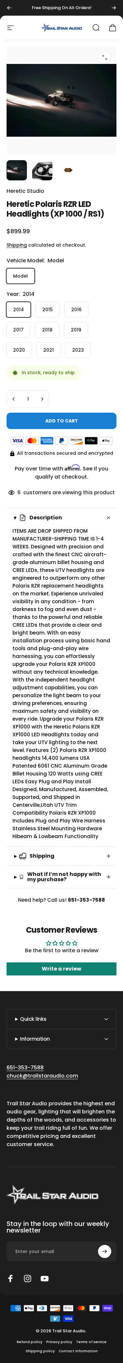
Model (20, 276)
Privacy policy (59, 1342)
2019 (76, 330)
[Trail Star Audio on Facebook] (10, 1278)
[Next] (114, 8)
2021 (48, 350)
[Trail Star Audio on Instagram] (27, 1278)
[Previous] (9, 8)
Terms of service (91, 1342)
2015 (47, 309)
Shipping (17, 245)
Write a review (61, 968)
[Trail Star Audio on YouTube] (45, 1278)
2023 (78, 350)
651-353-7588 (25, 1067)
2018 (47, 330)
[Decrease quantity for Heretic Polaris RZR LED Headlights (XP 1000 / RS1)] (14, 399)
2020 (19, 350)
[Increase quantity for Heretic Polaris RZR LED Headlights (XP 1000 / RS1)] (42, 399)
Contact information (78, 1351)
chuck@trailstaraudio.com (42, 1076)
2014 (18, 309)
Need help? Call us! (61, 899)
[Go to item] (17, 170)
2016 (76, 309)
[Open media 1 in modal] (104, 57)
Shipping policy (40, 1351)
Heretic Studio (25, 191)
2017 (18, 330)
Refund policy (29, 1342)
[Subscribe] (104, 1251)
